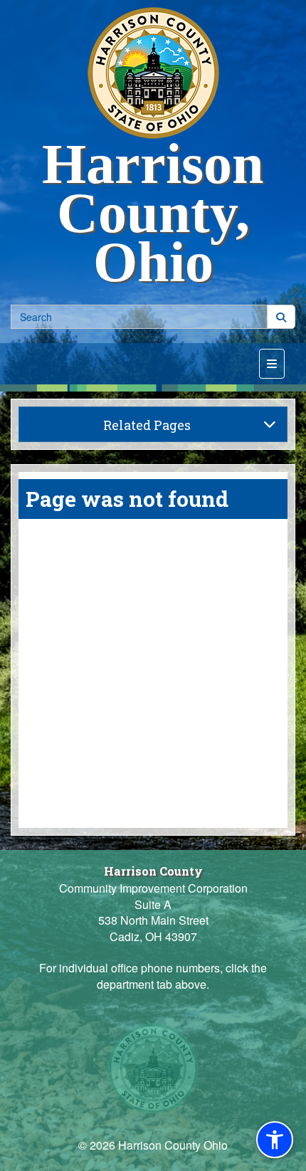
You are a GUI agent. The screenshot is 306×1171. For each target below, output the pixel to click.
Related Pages (147, 425)
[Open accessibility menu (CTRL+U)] (274, 1139)
